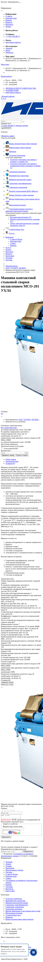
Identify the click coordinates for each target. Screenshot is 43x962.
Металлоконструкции (14, 913)
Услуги (8, 248)
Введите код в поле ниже (12, 826)
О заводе (9, 16)
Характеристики (12, 461)
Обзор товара (11, 459)
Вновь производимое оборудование (19, 919)
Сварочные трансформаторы (17, 905)
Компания (9, 237)
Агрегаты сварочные (14, 899)
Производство (11, 18)
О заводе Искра (12, 874)
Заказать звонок (22, 126)
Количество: (6, 451)
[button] (5, 64)
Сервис (8, 878)
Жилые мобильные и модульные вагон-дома (23, 911)
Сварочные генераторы (15, 907)
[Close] (2, 687)
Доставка (9, 887)
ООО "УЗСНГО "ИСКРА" (16, 268)
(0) (2, 414)
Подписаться (28, 851)
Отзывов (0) (10, 463)
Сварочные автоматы (14, 909)
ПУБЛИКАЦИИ (12, 90)
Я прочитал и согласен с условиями (19, 855)
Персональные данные (14, 870)
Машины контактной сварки (17, 903)
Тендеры (9, 260)
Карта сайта (10, 891)
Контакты (9, 24)
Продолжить (6, 837)
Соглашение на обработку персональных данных (17, 855)
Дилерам (9, 258)
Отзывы (9, 866)
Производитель (12, 266)
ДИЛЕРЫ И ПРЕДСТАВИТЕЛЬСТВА (21, 88)
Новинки (9, 917)
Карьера (9, 20)
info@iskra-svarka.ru (13, 42)
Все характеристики (9, 428)
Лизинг (8, 26)
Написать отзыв (7, 682)
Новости (9, 22)
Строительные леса (13, 915)
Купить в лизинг (22, 455)
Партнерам (10, 256)
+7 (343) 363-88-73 (13, 36)
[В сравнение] (2, 416)
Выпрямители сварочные (15, 901)
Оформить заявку (8, 136)
